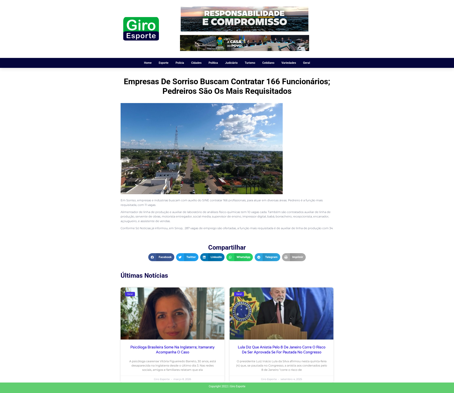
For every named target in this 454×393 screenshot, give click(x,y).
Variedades (288, 62)
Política (213, 62)
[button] (161, 257)
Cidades (196, 62)
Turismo (250, 62)
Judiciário (231, 62)
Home (148, 62)
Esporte (163, 62)
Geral (306, 62)
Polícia (180, 62)
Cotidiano (268, 62)
